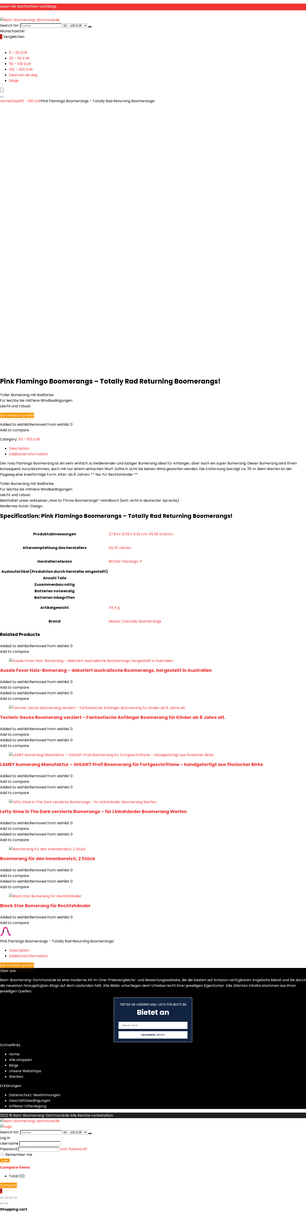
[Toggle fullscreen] (6, 1197)
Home (5, 101)
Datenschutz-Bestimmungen (34, 1095)
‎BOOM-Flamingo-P (125, 561)
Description (19, 950)
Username (9, 1143)
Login (4, 1160)
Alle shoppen (20, 1059)
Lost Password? (73, 1149)
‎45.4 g (114, 607)
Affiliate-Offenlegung (27, 1106)
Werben (16, 1076)
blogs (14, 80)
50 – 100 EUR (20, 63)
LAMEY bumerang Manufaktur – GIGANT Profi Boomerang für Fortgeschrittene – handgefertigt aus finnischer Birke (131, 764)
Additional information (28, 956)
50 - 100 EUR (30, 101)
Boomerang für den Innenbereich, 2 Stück (47, 858)
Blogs (13, 1065)
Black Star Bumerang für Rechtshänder (45, 906)
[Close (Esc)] (15, 1197)
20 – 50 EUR (19, 58)
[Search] (2, 96)
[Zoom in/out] (2, 1197)
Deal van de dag (23, 75)
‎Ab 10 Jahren (120, 547)
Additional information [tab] (28, 454)
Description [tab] (19, 448)
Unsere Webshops (25, 1071)
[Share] (11, 1197)
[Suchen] (90, 26)
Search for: (9, 25)
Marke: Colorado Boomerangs (135, 621)
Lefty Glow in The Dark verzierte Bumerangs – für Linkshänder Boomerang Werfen (93, 811)
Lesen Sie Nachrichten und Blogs (28, 6)
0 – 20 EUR (18, 52)
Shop (15, 101)
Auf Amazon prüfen (17, 415)
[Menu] (2, 90)
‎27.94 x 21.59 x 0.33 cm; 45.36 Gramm (141, 534)
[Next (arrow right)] (6, 1203)
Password (8, 1149)
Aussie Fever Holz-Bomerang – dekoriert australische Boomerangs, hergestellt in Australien (106, 670)
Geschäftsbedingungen (29, 1100)
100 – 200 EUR (21, 69)
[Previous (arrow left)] (2, 1203)
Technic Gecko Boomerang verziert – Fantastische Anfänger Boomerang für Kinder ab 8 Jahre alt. (112, 717)
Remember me (18, 1154)
